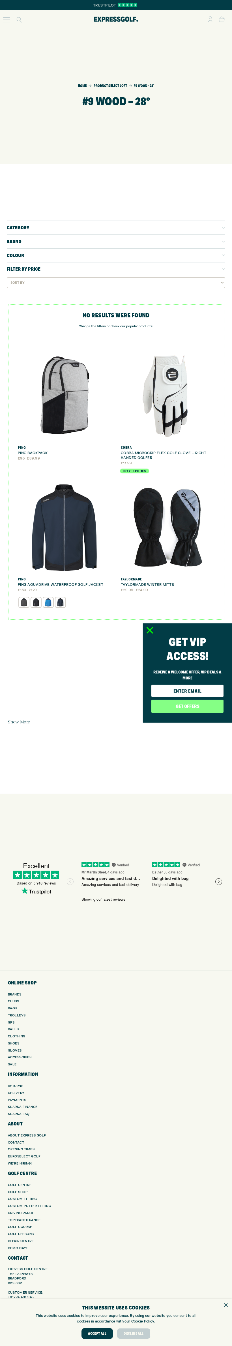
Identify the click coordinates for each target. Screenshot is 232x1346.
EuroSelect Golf (24, 1156)
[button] (6, 19)
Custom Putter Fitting (29, 1206)
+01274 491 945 (21, 1297)
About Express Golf (27, 1135)
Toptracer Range (24, 1220)
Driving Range (21, 1213)
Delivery (16, 1093)
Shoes (14, 1043)
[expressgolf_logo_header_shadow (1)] (116, 19)
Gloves (15, 1050)
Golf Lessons (21, 1234)
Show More (19, 721)
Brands (15, 994)
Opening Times (21, 1149)
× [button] (226, 1305)
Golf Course (20, 1227)
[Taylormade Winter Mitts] (167, 528)
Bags (12, 1008)
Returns (15, 1086)
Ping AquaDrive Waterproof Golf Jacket (61, 584)
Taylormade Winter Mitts (147, 584)
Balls (13, 1029)
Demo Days (18, 1248)
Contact (16, 1142)
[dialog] (116, 1322)
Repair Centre (21, 1241)
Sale (12, 1064)
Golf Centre (20, 1185)
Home (82, 85)
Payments (17, 1100)
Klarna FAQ (19, 1114)
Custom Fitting (22, 1199)
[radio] (24, 602)
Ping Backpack (33, 453)
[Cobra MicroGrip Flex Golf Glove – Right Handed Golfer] (167, 396)
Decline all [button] (133, 1333)
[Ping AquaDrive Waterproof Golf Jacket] (64, 528)
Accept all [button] (97, 1333)
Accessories (20, 1057)
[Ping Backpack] (64, 396)
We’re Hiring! (20, 1163)
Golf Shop (18, 1192)
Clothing (16, 1036)
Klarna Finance (23, 1107)
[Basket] (221, 20)
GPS (11, 1022)
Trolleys (17, 1015)
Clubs (13, 1001)
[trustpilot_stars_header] (127, 5)
